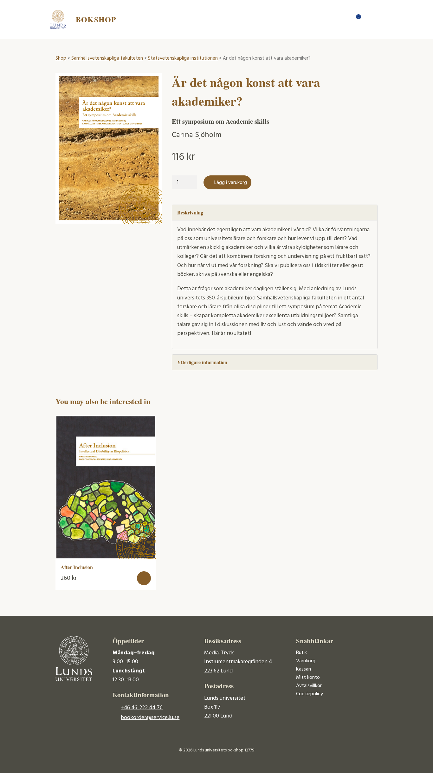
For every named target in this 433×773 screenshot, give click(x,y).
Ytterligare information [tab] (202, 362)
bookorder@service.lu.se (150, 717)
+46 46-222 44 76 (142, 707)
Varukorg (305, 661)
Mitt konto (308, 677)
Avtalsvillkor (309, 686)
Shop (60, 58)
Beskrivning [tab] (190, 212)
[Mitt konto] (368, 19)
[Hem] (343, 19)
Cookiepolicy (309, 694)
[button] (144, 578)
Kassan (303, 669)
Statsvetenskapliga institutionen (183, 58)
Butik (301, 653)
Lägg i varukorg (230, 183)
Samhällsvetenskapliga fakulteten (107, 58)
